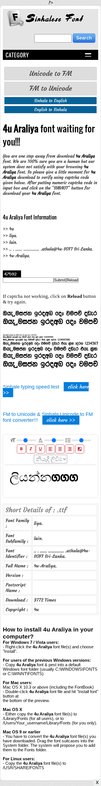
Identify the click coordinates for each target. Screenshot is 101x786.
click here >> (61, 420)
